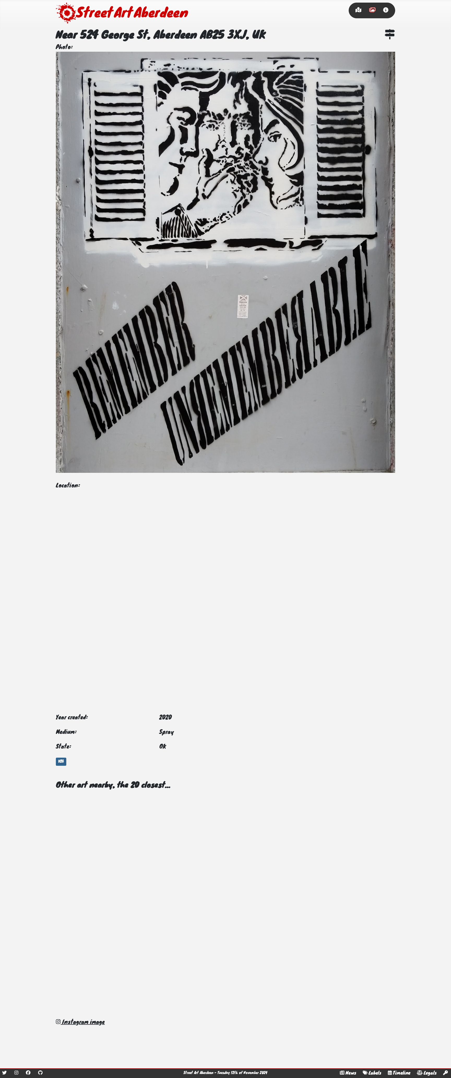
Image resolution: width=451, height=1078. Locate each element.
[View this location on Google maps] (390, 35)
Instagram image (83, 1022)
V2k (61, 761)
